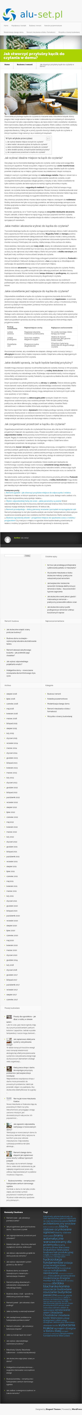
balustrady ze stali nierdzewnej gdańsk (57, 1217)
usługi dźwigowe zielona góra (55, 1321)
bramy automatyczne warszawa (53, 1239)
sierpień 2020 (12, 926)
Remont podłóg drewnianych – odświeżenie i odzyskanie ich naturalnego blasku (18, 1285)
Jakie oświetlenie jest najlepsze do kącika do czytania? (27, 147)
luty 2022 (10, 837)
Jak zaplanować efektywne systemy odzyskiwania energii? (21, 1042)
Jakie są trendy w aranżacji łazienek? (20, 1311)
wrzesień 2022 (12, 802)
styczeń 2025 (12, 738)
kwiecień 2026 (12, 714)
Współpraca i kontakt (18, 26)
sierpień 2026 (12, 694)
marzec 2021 (12, 891)
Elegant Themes (53, 1409)
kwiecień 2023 (12, 768)
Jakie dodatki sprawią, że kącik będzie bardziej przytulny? (28, 149)
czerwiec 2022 (12, 817)
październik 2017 (13, 985)
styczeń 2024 (12, 753)
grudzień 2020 (12, 906)
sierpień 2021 (12, 866)
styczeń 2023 (12, 783)
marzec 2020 (12, 950)
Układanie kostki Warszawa (56, 1316)
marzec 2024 (12, 748)
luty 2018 (10, 965)
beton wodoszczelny (51, 1227)
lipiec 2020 (11, 931)
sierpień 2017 (12, 995)
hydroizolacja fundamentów (53, 1261)
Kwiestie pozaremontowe (53, 26)
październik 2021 (13, 857)
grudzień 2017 (12, 975)
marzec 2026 (12, 719)
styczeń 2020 (12, 955)
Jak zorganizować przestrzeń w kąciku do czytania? (26, 152)
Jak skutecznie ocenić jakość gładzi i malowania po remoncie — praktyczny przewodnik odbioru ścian (62, 599)
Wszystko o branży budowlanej (69, 32)
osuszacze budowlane (57, 1289)
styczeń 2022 (12, 842)
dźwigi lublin (59, 1257)
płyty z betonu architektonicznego (56, 1298)
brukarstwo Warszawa (56, 1249)
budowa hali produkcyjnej (58, 1252)
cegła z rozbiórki (52, 1254)
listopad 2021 (12, 852)
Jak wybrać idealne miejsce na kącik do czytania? (25, 142)
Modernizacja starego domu (13, 32)
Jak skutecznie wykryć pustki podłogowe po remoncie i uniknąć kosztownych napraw (60, 610)
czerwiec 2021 (12, 876)
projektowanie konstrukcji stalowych (53, 1297)
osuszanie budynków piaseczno (57, 1293)
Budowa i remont (35, 26)
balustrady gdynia (51, 1216)
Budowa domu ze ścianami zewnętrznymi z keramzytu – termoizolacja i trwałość (17, 1273)
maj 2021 (10, 881)
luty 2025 (10, 733)
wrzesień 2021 (12, 862)
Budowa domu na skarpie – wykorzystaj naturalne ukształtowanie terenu (21, 641)
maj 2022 (10, 822)
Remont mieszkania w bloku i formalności (41, 32)
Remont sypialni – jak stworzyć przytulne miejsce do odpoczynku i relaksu (38, 493)
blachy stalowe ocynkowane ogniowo (57, 1229)
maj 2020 (10, 940)
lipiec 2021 (11, 871)
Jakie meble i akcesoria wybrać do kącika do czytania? (27, 144)
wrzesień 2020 (12, 921)
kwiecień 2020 (12, 945)
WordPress (77, 1409)
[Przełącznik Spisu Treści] (47, 139)
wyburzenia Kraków (59, 1326)
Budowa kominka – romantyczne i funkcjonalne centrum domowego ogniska (21, 1183)
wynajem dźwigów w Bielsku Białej (59, 1329)
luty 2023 (10, 778)
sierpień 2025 (12, 728)
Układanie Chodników (53, 1314)
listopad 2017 (12, 980)
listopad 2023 (12, 763)
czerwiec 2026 (12, 704)
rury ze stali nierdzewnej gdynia (55, 1302)
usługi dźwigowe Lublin (56, 1319)
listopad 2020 (12, 911)
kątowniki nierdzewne (54, 1272)
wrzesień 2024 (12, 743)
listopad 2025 (12, 723)
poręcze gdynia (65, 1295)
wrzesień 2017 (12, 990)
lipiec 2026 (11, 699)
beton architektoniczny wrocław (59, 1222)
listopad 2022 (12, 792)
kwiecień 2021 (12, 886)
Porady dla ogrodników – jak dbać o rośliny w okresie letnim (21, 1019)
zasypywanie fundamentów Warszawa (58, 1334)
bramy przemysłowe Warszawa (56, 1246)
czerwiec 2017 (12, 1000)
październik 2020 (13, 916)
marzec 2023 (12, 773)
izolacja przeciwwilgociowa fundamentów (57, 1265)
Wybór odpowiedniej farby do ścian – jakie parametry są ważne (33, 501)
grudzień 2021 (12, 847)
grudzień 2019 (12, 960)
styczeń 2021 (12, 901)
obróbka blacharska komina (56, 1284)
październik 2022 (13, 797)
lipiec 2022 (11, 812)
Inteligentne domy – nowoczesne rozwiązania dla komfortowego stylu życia (21, 673)
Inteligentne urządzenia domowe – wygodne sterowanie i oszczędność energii (20, 1370)
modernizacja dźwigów (56, 1278)
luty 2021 (10, 896)
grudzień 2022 (12, 788)
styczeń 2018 (12, 970)
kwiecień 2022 (12, 827)
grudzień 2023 (12, 758)
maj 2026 (10, 709)
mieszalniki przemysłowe (61, 1275)
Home (6, 26)
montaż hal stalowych (55, 1280)
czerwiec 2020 (12, 935)
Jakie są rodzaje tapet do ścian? (18, 1335)
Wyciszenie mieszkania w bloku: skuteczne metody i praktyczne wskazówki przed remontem (59, 575)
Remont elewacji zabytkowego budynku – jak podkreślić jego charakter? (19, 653)
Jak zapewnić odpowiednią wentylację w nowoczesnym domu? (21, 1127)
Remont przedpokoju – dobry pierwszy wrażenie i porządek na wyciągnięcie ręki (41, 509)
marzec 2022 (12, 832)
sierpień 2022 (12, 807)
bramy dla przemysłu (57, 1243)
